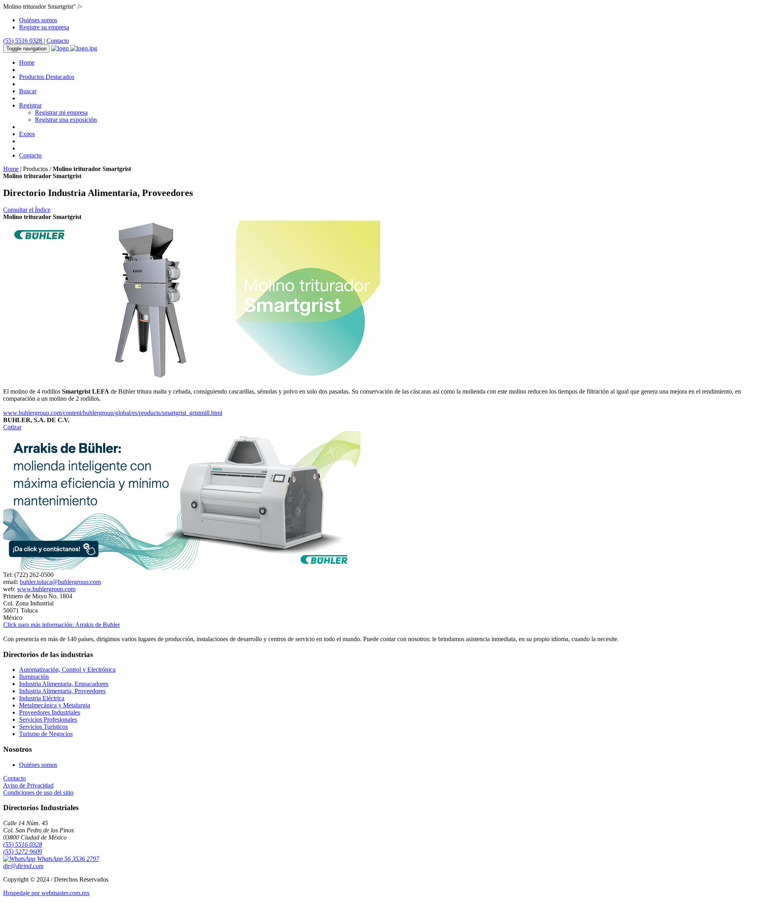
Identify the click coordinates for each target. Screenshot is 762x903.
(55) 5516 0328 (23, 40)
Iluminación (34, 676)
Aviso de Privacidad (28, 785)
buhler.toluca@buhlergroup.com (60, 581)
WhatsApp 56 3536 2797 (67, 858)
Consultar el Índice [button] (26, 209)
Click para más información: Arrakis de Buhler (61, 624)
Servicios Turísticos (43, 726)
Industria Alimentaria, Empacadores (63, 683)
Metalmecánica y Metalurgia (54, 705)
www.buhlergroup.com (46, 589)
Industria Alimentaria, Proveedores (62, 691)
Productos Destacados (46, 76)
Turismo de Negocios (46, 733)
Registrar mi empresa (61, 112)
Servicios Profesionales (48, 719)
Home (27, 62)
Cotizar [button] (12, 427)
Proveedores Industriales (49, 712)
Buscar (28, 91)
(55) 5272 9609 (22, 851)
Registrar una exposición (66, 119)
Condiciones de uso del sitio (38, 792)
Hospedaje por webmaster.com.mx (46, 893)
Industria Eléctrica (41, 698)
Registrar (30, 105)
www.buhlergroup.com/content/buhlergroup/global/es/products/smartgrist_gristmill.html (112, 412)
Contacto (57, 40)
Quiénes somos (38, 20)
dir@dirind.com (23, 866)
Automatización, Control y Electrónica (67, 669)
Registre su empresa (44, 27)
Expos (27, 134)
